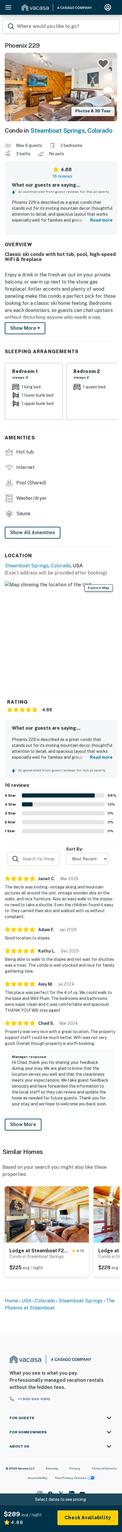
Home (11, 1301)
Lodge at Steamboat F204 (39, 1251)
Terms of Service (104, 1468)
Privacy (74, 1468)
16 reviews (62, 176)
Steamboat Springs (57, 130)
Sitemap (52, 1468)
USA (26, 1301)
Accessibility (37, 1478)
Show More (23, 1124)
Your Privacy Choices (70, 1478)
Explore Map (98, 588)
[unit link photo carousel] (47, 1214)
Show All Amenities (32, 532)
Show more (23, 328)
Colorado (99, 130)
